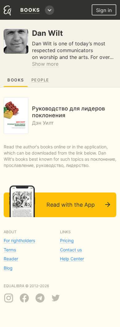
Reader (11, 258)
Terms (10, 249)
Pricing (67, 240)
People (40, 79)
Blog (8, 268)
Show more (45, 64)
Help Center (72, 258)
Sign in (104, 10)
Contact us (71, 249)
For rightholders (19, 240)
